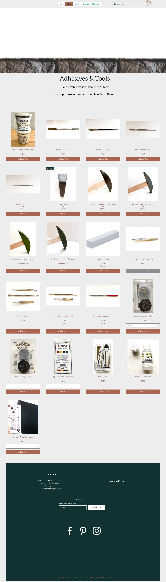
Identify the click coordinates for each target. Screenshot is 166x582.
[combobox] (143, 325)
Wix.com (108, 577)
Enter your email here (67, 503)
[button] (148, 3)
